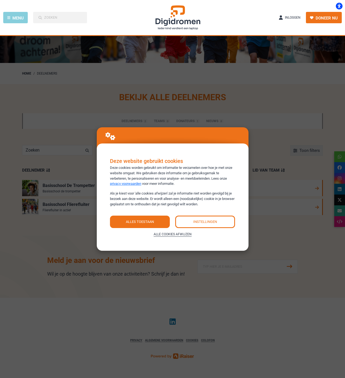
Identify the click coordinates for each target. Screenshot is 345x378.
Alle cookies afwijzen (173, 234)
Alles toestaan (140, 222)
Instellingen (205, 222)
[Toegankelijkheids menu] (339, 6)
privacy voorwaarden (125, 184)
